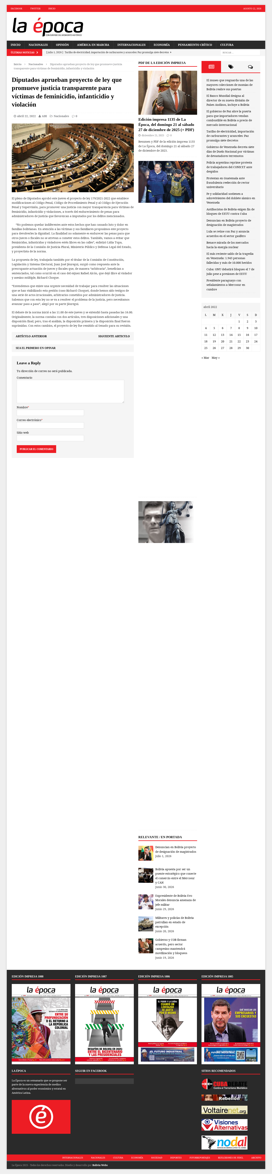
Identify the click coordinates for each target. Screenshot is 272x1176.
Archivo (256, 1157)
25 (205, 348)
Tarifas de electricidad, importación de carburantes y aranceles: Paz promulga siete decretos (230, 135)
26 (214, 348)
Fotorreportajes (200, 1157)
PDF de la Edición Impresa (162, 63)
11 (205, 335)
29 (239, 348)
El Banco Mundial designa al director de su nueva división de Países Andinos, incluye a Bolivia (227, 100)
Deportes (176, 1157)
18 (205, 341)
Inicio (51, 8)
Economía (162, 45)
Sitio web (23, 432)
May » (216, 358)
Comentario (24, 377)
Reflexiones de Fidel (230, 1157)
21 (231, 341)
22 (239, 341)
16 (247, 335)
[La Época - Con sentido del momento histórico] (48, 26)
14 (231, 335)
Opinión (62, 45)
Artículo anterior (31, 336)
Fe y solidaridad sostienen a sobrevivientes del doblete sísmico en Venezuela (230, 198)
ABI (44, 116)
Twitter (35, 8)
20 (222, 341)
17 (255, 335)
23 (247, 341)
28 (231, 348)
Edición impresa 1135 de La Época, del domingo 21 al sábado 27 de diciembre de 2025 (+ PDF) (166, 124)
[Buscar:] (240, 52)
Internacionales (131, 45)
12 (214, 335)
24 (255, 341)
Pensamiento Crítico (195, 45)
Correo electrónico (29, 420)
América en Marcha (93, 45)
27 (222, 348)
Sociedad (156, 1157)
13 (222, 335)
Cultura (227, 45)
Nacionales (38, 45)
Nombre (22, 407)
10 (255, 328)
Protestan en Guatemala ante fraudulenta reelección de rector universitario (227, 182)
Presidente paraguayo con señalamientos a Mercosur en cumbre (225, 284)
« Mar (205, 358)
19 (214, 341)
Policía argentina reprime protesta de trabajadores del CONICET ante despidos (229, 167)
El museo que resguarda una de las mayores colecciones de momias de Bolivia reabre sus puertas (229, 84)
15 (239, 335)
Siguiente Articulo (114, 336)
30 (247, 348)
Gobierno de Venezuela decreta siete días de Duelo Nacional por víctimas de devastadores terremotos (230, 151)
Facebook (16, 8)
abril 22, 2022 (26, 116)
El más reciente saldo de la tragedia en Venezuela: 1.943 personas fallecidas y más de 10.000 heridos (229, 258)
